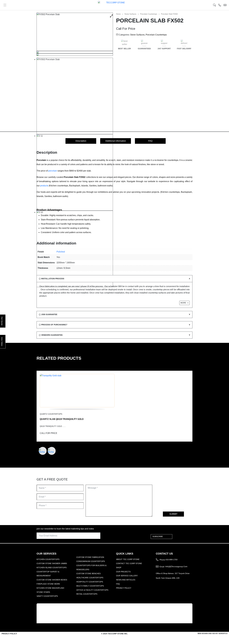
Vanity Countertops (47, 596)
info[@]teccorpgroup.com (176, 566)
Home (118, 14)
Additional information (115, 141)
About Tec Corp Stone (127, 559)
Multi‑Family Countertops (90, 586)
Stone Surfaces (130, 14)
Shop (118, 567)
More (183, 303)
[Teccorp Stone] (114, 5)
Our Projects (123, 572)
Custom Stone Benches (88, 573)
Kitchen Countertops (48, 559)
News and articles (125, 580)
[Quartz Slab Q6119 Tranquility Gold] (114, 392)
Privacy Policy (123, 588)
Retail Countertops (86, 594)
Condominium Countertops (90, 561)
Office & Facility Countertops (92, 590)
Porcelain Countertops (148, 14)
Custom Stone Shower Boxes (52, 580)
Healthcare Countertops (89, 578)
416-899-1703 (171, 560)
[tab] (80, 141)
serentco (223, 633)
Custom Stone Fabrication (90, 557)
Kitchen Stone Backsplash (50, 588)
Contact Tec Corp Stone (129, 563)
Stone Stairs (43, 592)
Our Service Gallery (127, 576)
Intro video (2, 341)
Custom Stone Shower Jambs (52, 563)
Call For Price (125, 28)
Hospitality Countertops (89, 582)
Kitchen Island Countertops (52, 567)
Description (81, 141)
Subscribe (157, 536)
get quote (2, 321)
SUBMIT (173, 514)
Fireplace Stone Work (48, 584)
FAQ (150, 141)
